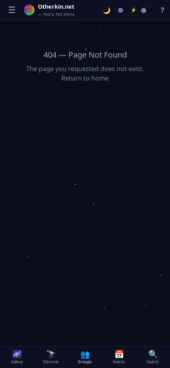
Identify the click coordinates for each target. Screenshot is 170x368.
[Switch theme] (107, 10)
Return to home (85, 78)
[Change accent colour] (120, 10)
